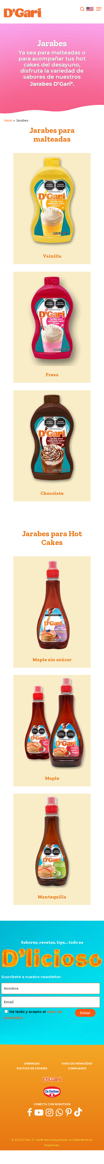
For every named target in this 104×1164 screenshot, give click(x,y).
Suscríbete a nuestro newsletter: (31, 977)
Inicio (8, 120)
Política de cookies (32, 1068)
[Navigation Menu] (99, 9)
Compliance (77, 1068)
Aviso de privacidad (77, 1063)
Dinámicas (32, 1063)
